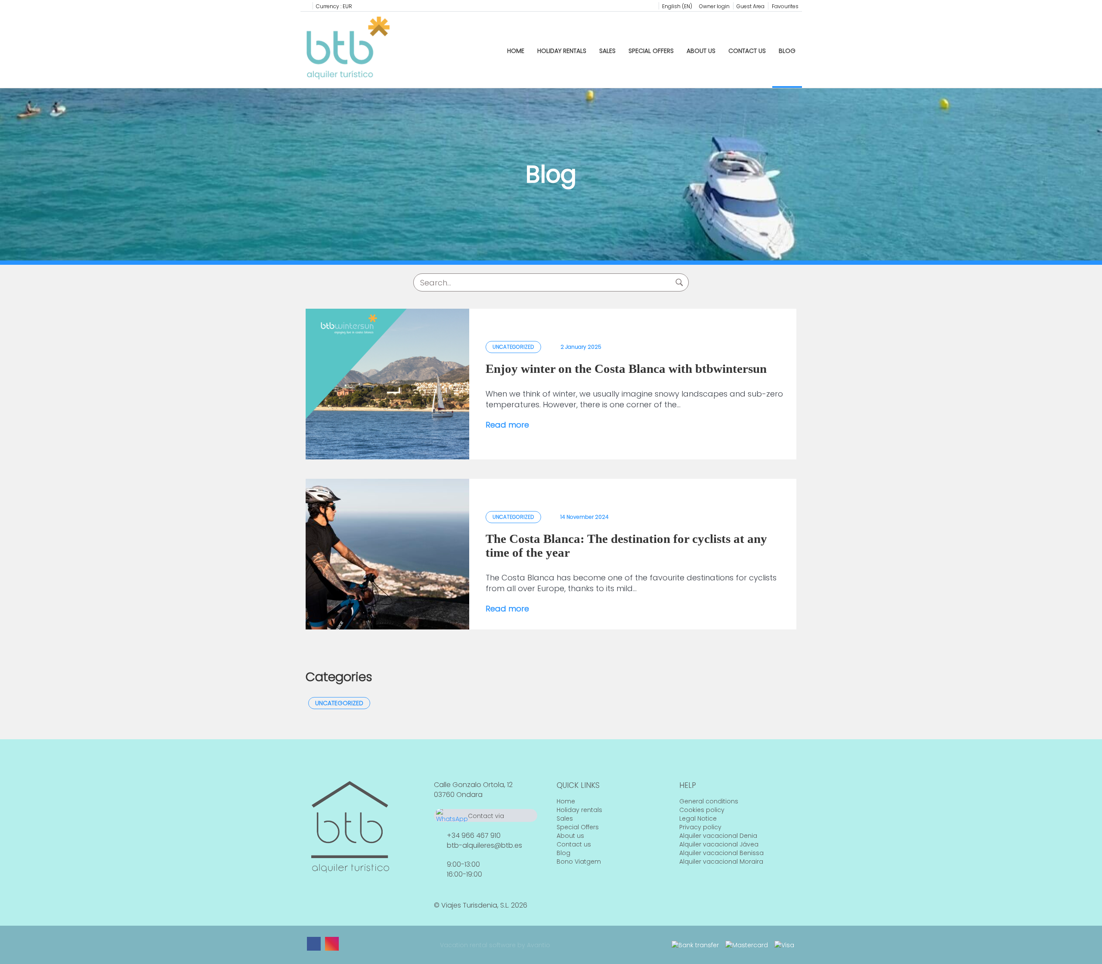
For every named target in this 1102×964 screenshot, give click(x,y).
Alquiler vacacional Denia (718, 835)
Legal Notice (698, 818)
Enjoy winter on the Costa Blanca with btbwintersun (626, 368)
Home (515, 50)
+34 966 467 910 (474, 835)
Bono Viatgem (579, 861)
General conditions (708, 801)
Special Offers (651, 50)
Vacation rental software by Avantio (495, 945)
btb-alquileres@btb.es (484, 845)
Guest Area (751, 6)
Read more (507, 425)
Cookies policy (701, 810)
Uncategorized (339, 703)
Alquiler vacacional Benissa (721, 853)
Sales (607, 50)
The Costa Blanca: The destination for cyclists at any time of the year (626, 545)
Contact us (747, 50)
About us (701, 50)
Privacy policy (700, 827)
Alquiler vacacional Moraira (721, 861)
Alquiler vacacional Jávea (718, 844)
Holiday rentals (561, 50)
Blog (787, 50)
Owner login (714, 6)
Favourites (785, 6)
